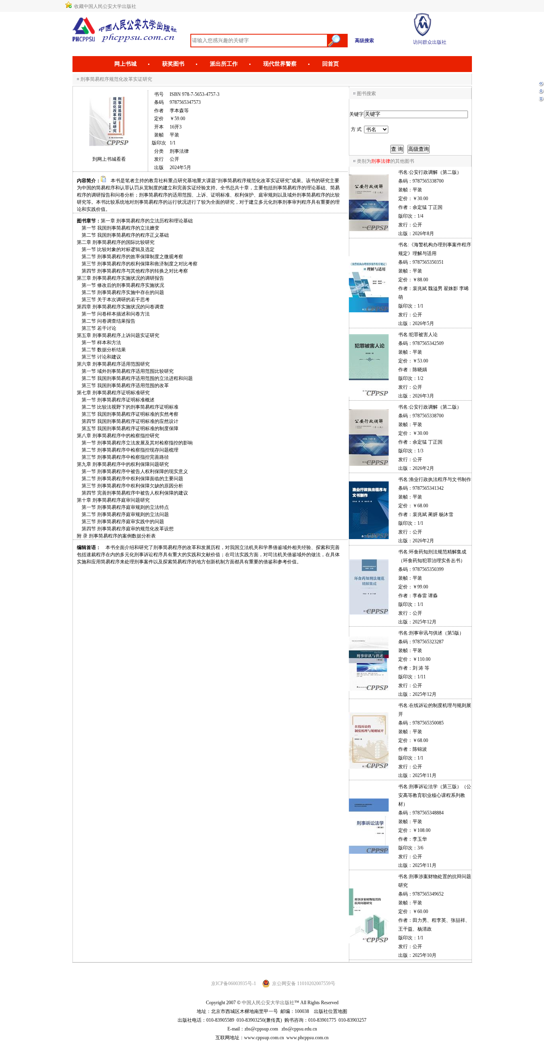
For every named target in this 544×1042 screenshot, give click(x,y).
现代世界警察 (280, 64)
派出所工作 (224, 64)
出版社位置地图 (330, 1011)
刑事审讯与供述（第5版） (436, 633)
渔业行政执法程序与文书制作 (440, 479)
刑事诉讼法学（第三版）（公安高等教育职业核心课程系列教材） (434, 795)
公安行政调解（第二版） (435, 172)
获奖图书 (173, 64)
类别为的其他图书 (385, 161)
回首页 (330, 64)
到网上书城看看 (109, 159)
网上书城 (125, 64)
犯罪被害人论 (423, 334)
